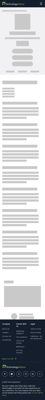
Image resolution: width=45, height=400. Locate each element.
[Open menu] (40, 4)
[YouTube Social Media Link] (11, 374)
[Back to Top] (9, 359)
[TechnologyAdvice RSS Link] (39, 374)
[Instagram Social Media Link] (25, 374)
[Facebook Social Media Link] (4, 374)
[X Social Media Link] (18, 374)
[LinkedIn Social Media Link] (32, 374)
